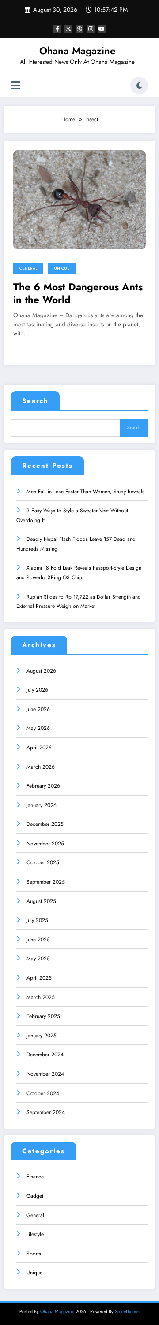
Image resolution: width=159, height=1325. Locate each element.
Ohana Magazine (77, 51)
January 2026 (41, 805)
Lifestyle (35, 1234)
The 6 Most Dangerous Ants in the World (78, 294)
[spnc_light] (139, 85)
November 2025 (45, 844)
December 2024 (45, 1055)
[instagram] (91, 29)
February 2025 (43, 1016)
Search (35, 401)
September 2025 (45, 882)
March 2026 (40, 767)
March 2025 (40, 997)
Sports (33, 1254)
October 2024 (42, 1093)
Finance (35, 1177)
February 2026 (43, 786)
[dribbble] (79, 29)
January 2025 (41, 1036)
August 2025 (41, 901)
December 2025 (45, 824)
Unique (61, 268)
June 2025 (38, 940)
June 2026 (38, 709)
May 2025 (38, 958)
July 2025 (37, 920)
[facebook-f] (57, 29)
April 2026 (39, 747)
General (28, 268)
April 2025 (39, 978)
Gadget (34, 1196)
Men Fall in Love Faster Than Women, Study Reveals (85, 492)
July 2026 (37, 690)
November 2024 (45, 1074)
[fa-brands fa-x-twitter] (68, 29)
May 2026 (38, 728)
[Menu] (16, 85)
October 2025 (42, 862)
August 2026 (41, 671)
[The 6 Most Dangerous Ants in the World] (79, 199)
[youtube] (102, 29)
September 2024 (45, 1112)
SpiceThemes (127, 1311)
